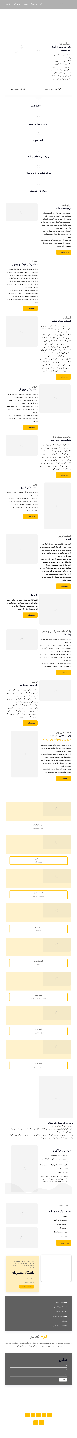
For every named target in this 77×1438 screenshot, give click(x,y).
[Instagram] (27, 1415)
